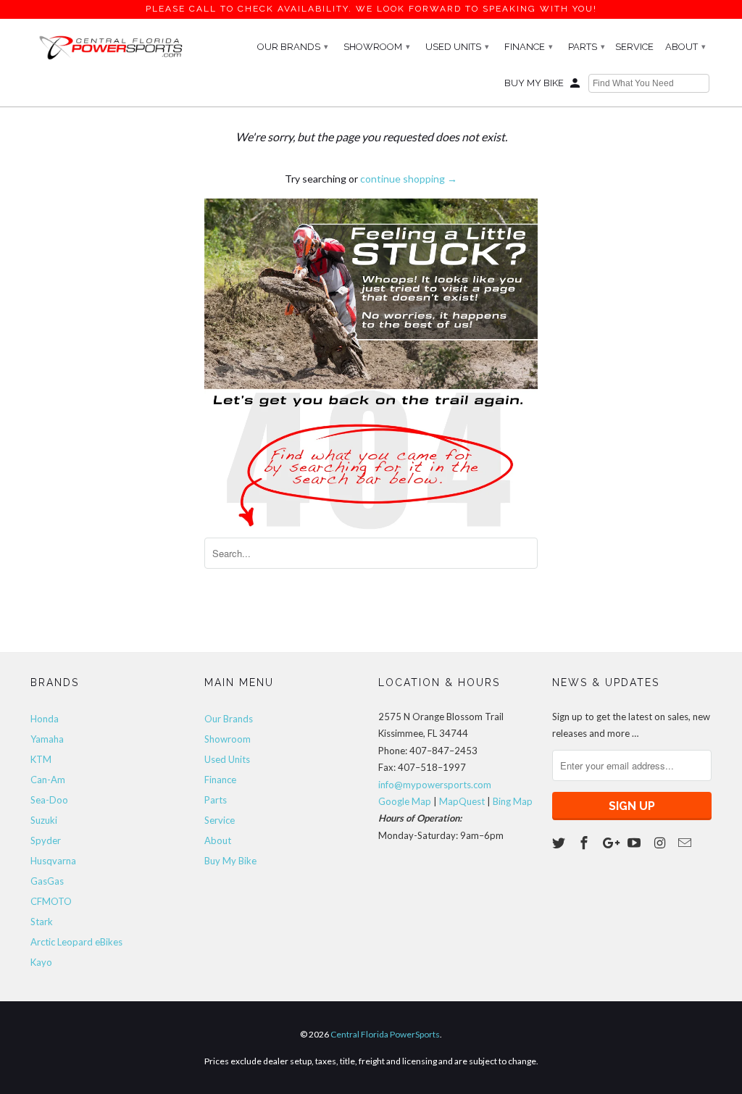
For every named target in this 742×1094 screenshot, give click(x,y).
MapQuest (462, 801)
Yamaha (47, 739)
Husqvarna (53, 861)
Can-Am (47, 779)
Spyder (45, 840)
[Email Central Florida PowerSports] (686, 843)
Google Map (404, 801)
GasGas (47, 881)
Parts (586, 46)
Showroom (376, 46)
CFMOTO (51, 901)
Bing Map (513, 801)
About (685, 46)
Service (634, 46)
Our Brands (292, 46)
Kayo (41, 962)
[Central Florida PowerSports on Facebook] (585, 843)
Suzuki (43, 820)
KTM (40, 759)
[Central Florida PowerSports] (110, 47)
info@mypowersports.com (434, 784)
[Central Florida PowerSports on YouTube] (635, 843)
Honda (44, 719)
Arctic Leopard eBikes (76, 942)
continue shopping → (408, 178)
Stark (41, 921)
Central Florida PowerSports (385, 1034)
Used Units (457, 46)
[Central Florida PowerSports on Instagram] (661, 843)
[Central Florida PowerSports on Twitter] (560, 843)
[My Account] (576, 86)
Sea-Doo (49, 800)
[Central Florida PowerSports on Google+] (611, 843)
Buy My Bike (534, 83)
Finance (528, 46)
